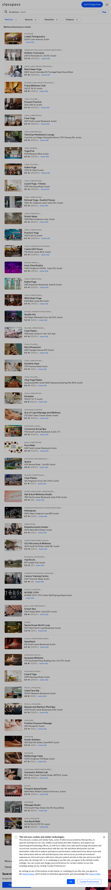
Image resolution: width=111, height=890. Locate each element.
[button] (104, 837)
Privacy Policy (95, 874)
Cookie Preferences (89, 881)
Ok (70, 881)
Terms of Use (28, 874)
